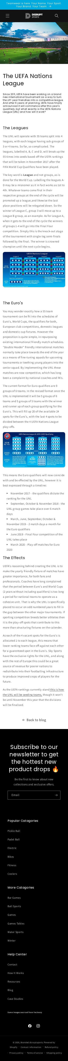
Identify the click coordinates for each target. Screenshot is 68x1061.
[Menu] (7, 16)
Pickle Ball (14, 831)
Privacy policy (16, 1053)
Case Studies (15, 998)
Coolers (12, 873)
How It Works (16, 973)
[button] (57, 16)
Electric (12, 848)
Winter (12, 940)
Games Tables (16, 923)
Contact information (31, 1047)
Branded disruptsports (32, 1042)
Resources (14, 981)
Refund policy (51, 1047)
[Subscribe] (56, 795)
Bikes (11, 856)
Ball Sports (14, 906)
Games (12, 914)
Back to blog (36, 720)
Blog (10, 990)
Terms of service (35, 1053)
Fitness (12, 865)
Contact (12, 964)
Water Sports (15, 932)
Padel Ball (14, 839)
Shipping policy (54, 1053)
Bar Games (14, 897)
